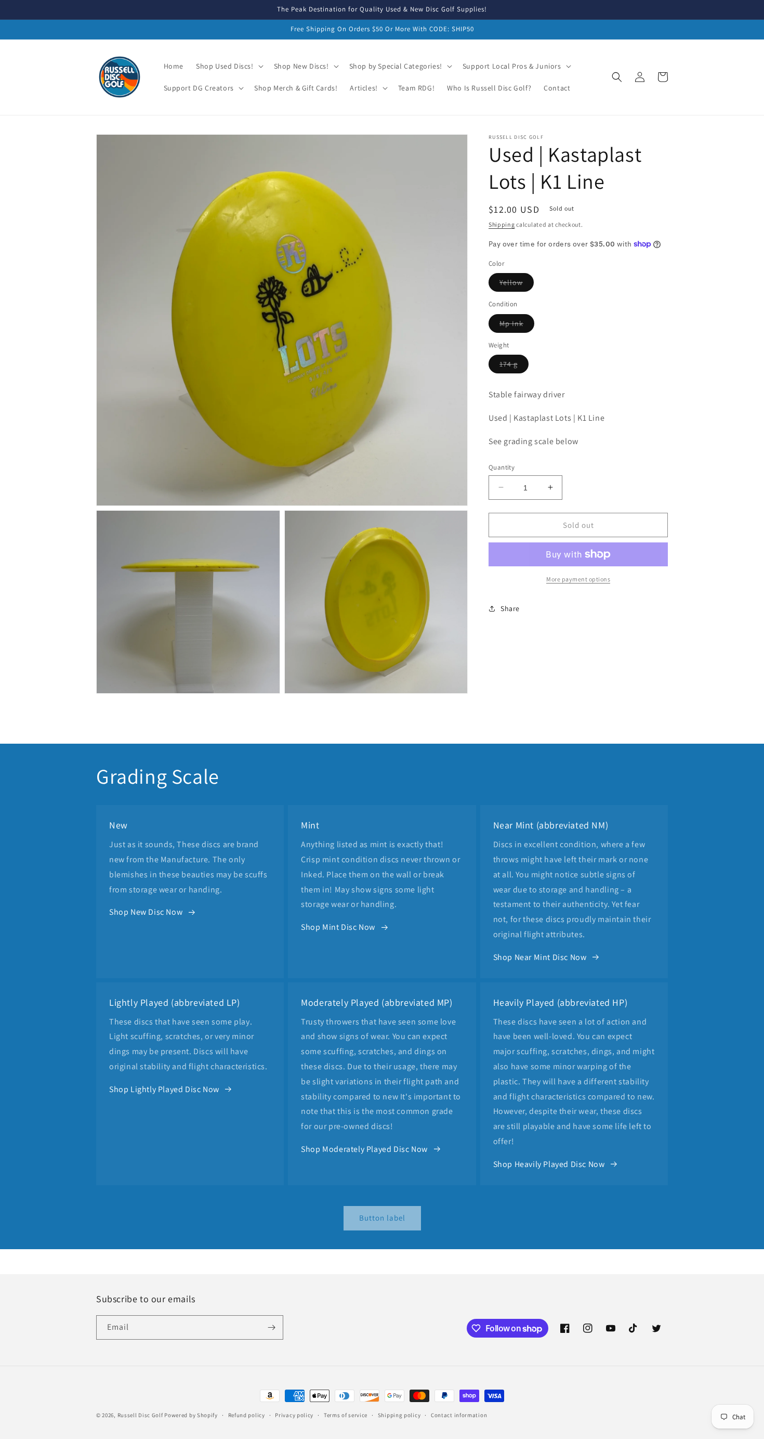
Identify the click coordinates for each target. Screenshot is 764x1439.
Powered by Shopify (191, 1415)
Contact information (459, 1415)
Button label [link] (382, 1218)
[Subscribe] (271, 1327)
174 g (514, 366)
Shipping (502, 224)
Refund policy (246, 1415)
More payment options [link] (578, 579)
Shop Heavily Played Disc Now (549, 1164)
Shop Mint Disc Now (338, 927)
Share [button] (510, 608)
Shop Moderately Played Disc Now (364, 1149)
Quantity (502, 466)
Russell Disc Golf (140, 1415)
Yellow (516, 284)
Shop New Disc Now (145, 911)
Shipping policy (399, 1415)
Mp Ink (516, 325)
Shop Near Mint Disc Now (540, 957)
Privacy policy (294, 1415)
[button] (229, 66)
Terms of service (345, 1415)
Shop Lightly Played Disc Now (164, 1089)
